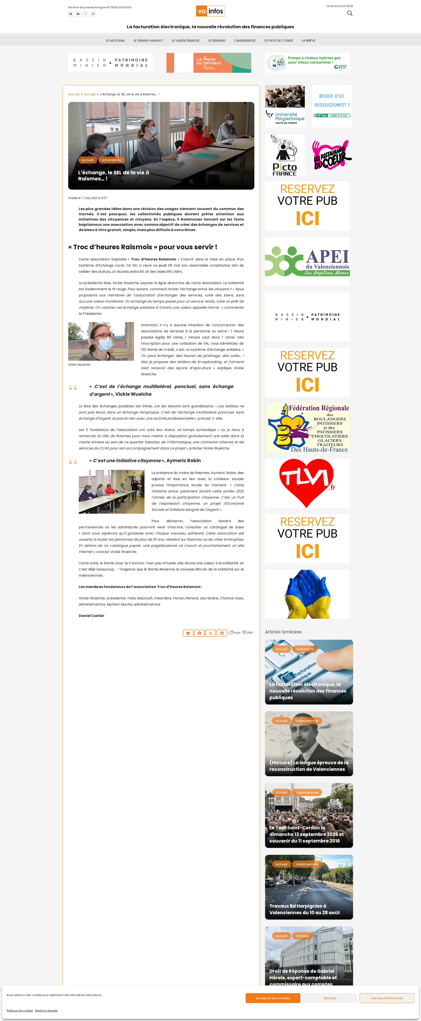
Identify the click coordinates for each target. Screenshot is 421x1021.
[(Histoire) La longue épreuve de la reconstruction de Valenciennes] (309, 743)
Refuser (330, 998)
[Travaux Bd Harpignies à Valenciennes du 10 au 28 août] (309, 887)
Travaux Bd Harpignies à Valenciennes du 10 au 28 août (304, 909)
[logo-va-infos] (210, 10)
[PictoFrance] (285, 155)
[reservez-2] (309, 372)
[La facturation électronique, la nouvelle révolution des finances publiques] (309, 672)
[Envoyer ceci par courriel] (188, 633)
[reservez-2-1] (309, 206)
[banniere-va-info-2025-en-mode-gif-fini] (309, 63)
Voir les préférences (387, 998)
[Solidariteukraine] (309, 594)
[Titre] (70, 14)
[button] (350, 13)
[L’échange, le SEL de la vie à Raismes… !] (161, 104)
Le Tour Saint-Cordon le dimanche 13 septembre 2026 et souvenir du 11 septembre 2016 (306, 834)
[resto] (332, 155)
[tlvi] (309, 483)
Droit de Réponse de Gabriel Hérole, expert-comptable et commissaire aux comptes (303, 977)
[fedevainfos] (309, 427)
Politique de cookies (20, 1010)
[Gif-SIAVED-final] (332, 106)
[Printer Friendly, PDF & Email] (240, 634)
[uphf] (285, 106)
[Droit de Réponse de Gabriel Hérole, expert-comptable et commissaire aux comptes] (309, 959)
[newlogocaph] (210, 63)
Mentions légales (46, 1010)
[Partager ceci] (199, 633)
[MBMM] (112, 63)
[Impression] (309, 261)
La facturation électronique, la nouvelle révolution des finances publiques (210, 27)
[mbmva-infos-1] (309, 316)
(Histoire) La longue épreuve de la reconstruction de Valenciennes (308, 765)
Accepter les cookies (273, 998)
